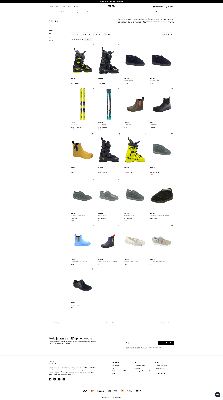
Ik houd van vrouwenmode (134, 338)
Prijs (96, 34)
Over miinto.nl (115, 365)
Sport (69, 6)
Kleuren (85, 34)
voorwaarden (138, 347)
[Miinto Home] (111, 6)
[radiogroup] (149, 338)
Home (50, 18)
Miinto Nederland (56, 363)
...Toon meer (171, 22)
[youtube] (59, 379)
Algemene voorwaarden (161, 365)
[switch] (106, 34)
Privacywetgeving (160, 368)
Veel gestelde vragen (139, 365)
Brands (76, 6)
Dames (51, 6)
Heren (58, 6)
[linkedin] (54, 379)
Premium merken (54, 12)
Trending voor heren (93, 12)
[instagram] (50, 379)
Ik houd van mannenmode (154, 338)
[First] (52, 323)
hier (129, 348)
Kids (64, 6)
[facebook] (63, 379)
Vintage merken (66, 12)
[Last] (171, 323)
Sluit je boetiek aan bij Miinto (120, 371)
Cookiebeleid (158, 371)
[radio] (125, 338)
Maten (73, 34)
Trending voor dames (79, 12)
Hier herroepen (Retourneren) (141, 371)
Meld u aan (166, 342)
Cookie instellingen (160, 373)
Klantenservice (137, 368)
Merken (114, 373)
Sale (109, 34)
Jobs (113, 368)
